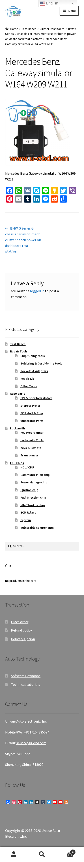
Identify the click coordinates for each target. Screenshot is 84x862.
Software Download (26, 675)
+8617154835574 (36, 732)
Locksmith (17, 428)
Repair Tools (19, 351)
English (51, 3)
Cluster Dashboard (52, 29)
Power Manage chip (33, 482)
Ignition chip (29, 490)
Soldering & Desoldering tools (41, 363)
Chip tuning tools (32, 356)
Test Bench (29, 29)
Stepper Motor (30, 406)
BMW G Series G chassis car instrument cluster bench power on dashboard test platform (41, 34)
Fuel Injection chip (33, 497)
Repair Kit (27, 379)
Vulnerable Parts (31, 421)
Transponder (29, 455)
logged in (37, 291)
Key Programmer (31, 433)
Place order (19, 622)
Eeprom (25, 520)
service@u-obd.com (31, 743)
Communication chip (35, 475)
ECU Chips (17, 463)
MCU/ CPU (27, 467)
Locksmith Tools (32, 440)
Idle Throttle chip (32, 505)
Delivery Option (23, 639)
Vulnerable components (37, 528)
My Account (14, 854)
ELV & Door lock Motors (36, 398)
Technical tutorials (25, 684)
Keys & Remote (30, 448)
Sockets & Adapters (34, 371)
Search (42, 854)
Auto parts (17, 394)
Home (14, 29)
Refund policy (21, 630)
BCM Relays (28, 512)
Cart (64, 850)
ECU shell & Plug (31, 413)
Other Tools (28, 386)
